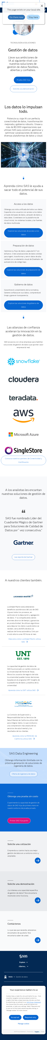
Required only (30, 1017)
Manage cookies (23, 1024)
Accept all (15, 1017)
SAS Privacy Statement (34, 1002)
